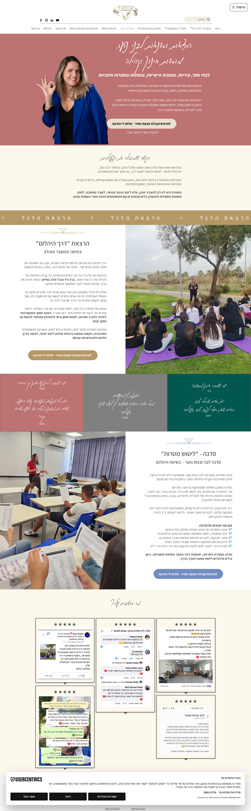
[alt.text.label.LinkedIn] (52, 20)
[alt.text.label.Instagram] (46, 20)
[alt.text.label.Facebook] (41, 20)
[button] (238, 7)
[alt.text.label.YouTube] (57, 20)
